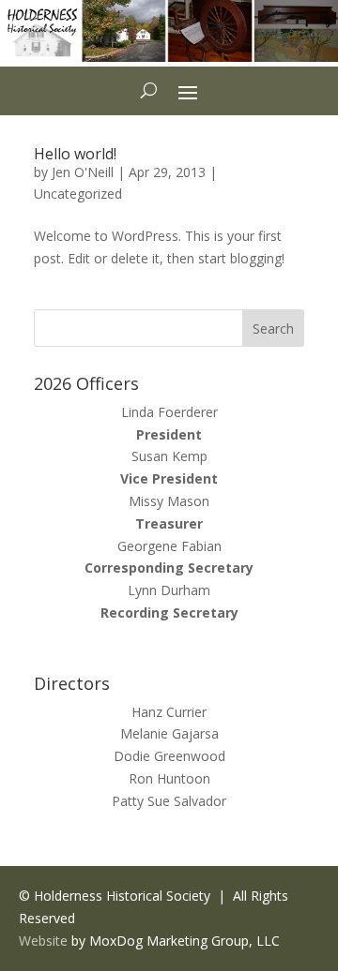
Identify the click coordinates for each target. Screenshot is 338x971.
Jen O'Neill (83, 172)
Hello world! (75, 153)
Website (43, 940)
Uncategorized (78, 193)
